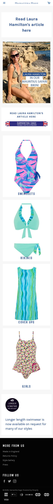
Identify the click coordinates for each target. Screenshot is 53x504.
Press (5, 464)
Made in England (11, 451)
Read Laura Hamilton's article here (26, 25)
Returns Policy (10, 456)
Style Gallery (9, 460)
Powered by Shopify (30, 490)
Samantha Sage (16, 490)
